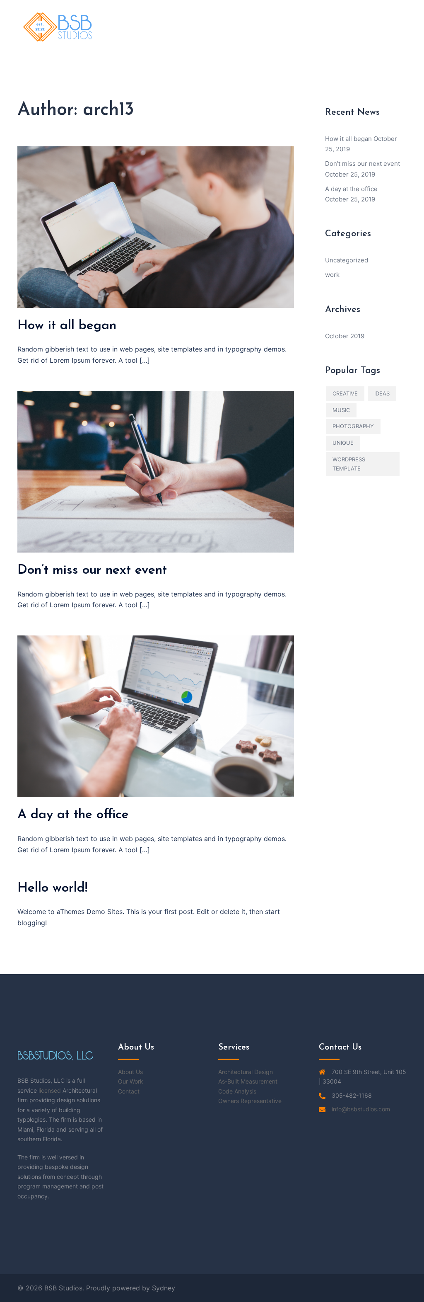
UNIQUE (343, 442)
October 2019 (344, 336)
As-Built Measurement (247, 1081)
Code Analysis (237, 1091)
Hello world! (52, 888)
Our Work (130, 1081)
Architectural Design (245, 1071)
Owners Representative (250, 1100)
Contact (129, 1091)
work (332, 275)
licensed (50, 1090)
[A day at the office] (155, 716)
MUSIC (341, 410)
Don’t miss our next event (92, 570)
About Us (130, 1071)
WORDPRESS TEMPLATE (348, 464)
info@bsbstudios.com (361, 1109)
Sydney (163, 1288)
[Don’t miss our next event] (155, 471)
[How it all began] (155, 226)
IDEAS (382, 393)
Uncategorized (346, 260)
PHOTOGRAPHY (353, 426)
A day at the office (73, 815)
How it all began (66, 325)
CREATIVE (345, 393)
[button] (387, 27)
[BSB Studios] (58, 26)
